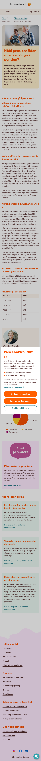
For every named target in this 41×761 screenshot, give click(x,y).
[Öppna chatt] (36, 756)
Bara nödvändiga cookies (20, 401)
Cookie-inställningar (20, 408)
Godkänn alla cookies (20, 394)
